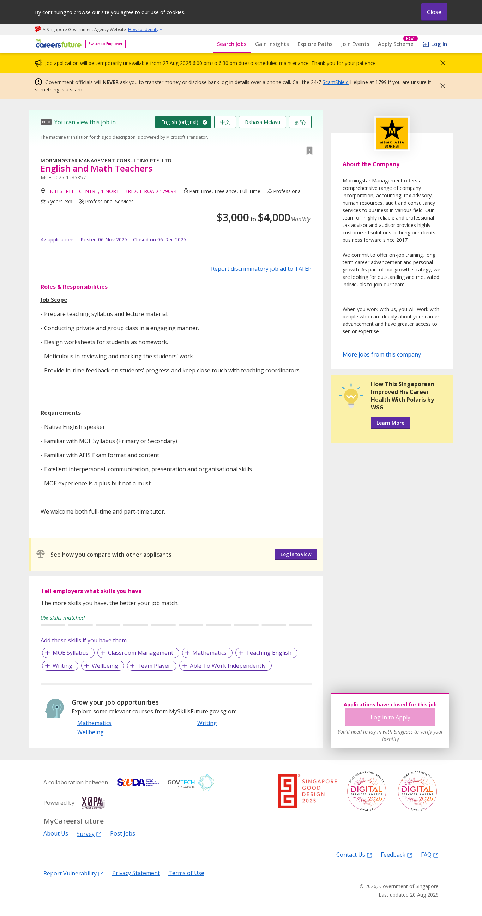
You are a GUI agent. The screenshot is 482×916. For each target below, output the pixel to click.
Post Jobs (122, 833)
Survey (86, 833)
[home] (57, 44)
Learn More (390, 422)
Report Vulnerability (70, 873)
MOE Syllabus (71, 653)
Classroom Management (140, 653)
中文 (225, 122)
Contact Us (350, 854)
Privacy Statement (136, 873)
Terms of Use (186, 873)
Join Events (355, 43)
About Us (55, 833)
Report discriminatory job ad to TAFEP (261, 269)
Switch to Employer (105, 43)
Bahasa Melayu (262, 122)
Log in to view (296, 554)
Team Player (153, 666)
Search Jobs (232, 43)
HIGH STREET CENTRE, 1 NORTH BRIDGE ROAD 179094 (111, 191)
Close (434, 12)
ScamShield (336, 82)
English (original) (179, 122)
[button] (440, 63)
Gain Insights (272, 43)
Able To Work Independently (228, 666)
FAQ (426, 854)
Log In (439, 43)
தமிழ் (300, 122)
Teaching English (268, 653)
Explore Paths (315, 43)
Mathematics (209, 653)
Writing (62, 666)
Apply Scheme (396, 44)
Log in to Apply (390, 717)
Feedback (393, 854)
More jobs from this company (382, 354)
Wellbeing (105, 666)
